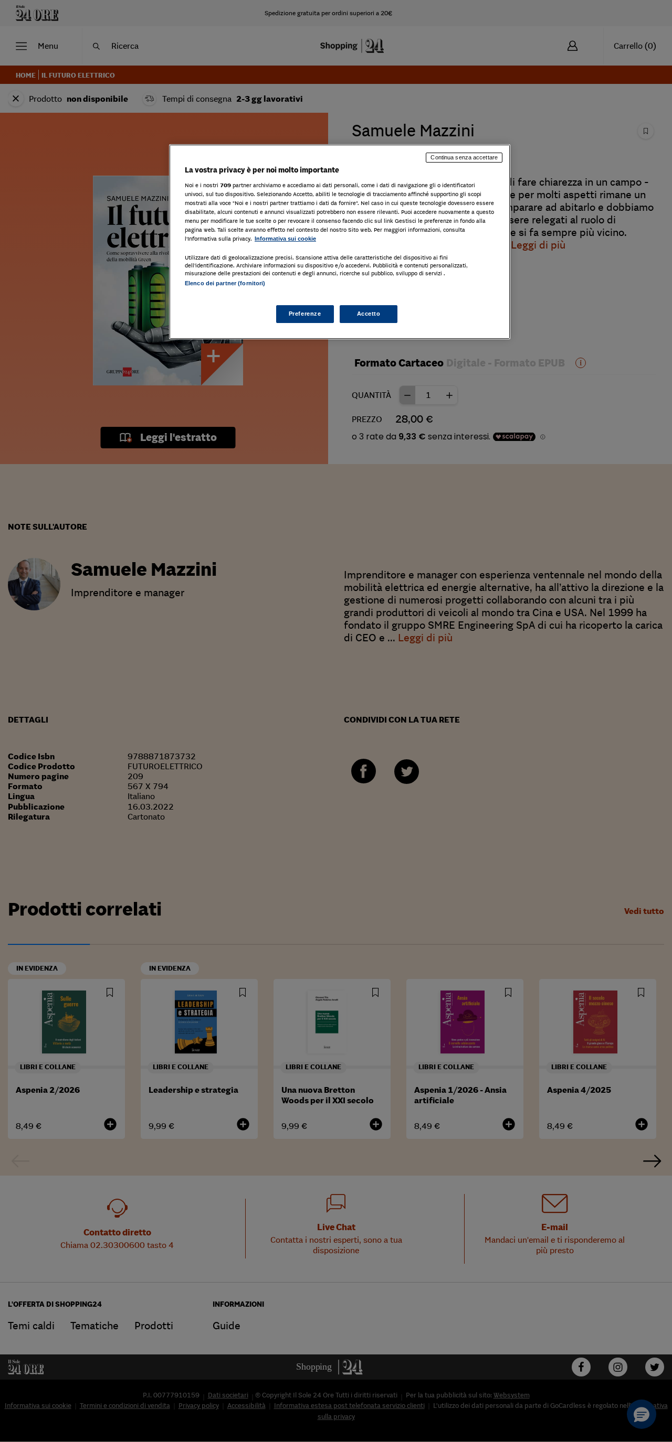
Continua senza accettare (464, 157)
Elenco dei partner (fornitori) (225, 283)
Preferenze (305, 313)
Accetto (369, 313)
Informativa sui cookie (285, 238)
